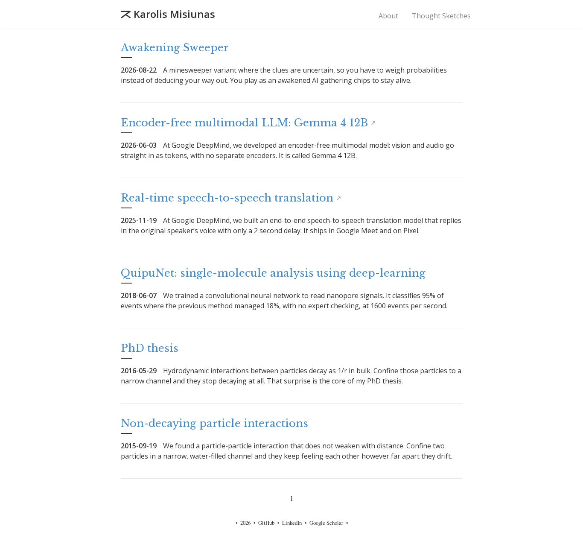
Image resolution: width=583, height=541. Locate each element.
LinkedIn (292, 522)
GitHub (266, 522)
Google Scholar (326, 522)
